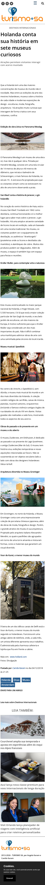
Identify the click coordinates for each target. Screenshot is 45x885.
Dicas (16, 679)
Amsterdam (7, 684)
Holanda (6, 679)
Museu (26, 679)
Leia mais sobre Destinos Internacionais (18, 702)
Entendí (9, 878)
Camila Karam (18, 668)
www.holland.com (18, 656)
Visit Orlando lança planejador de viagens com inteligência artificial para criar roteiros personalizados (20, 828)
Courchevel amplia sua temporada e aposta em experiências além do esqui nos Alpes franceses (21, 745)
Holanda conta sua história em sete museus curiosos (19, 44)
